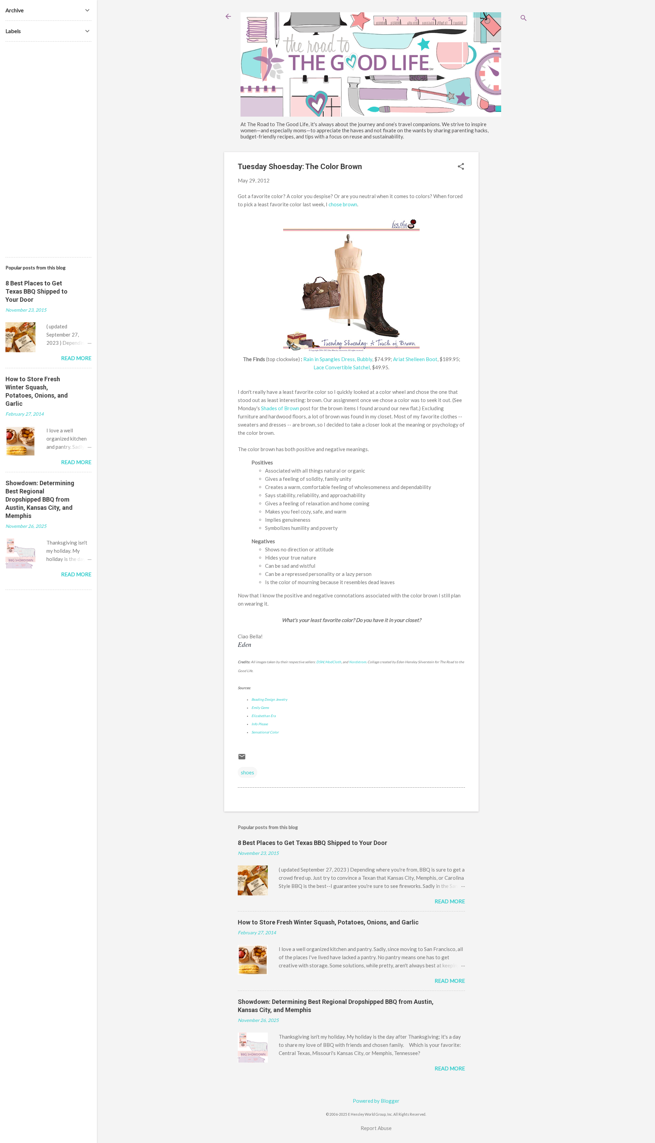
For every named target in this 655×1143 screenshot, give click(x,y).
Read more (450, 901)
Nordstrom (357, 662)
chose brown (343, 204)
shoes (247, 772)
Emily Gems (260, 708)
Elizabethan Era (263, 716)
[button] (461, 167)
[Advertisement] (506, 254)
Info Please (259, 724)
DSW (320, 662)
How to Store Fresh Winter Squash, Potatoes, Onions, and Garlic (328, 922)
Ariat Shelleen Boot (415, 359)
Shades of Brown (280, 408)
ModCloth (333, 662)
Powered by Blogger (376, 1101)
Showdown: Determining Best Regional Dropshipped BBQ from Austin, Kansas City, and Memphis (39, 499)
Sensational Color (265, 732)
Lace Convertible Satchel (342, 367)
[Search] (524, 18)
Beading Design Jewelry (269, 699)
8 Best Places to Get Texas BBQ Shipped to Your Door (312, 842)
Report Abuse (376, 1128)
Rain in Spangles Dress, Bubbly (337, 359)
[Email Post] (242, 759)
